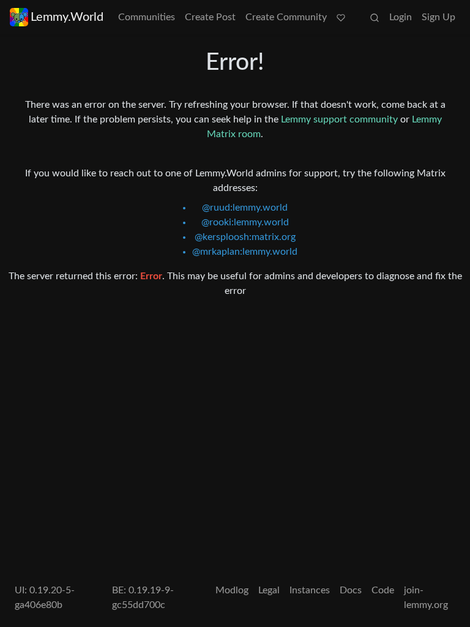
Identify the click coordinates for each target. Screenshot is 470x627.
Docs (351, 590)
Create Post (210, 17)
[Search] (374, 17)
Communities (146, 17)
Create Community (286, 17)
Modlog (231, 590)
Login (400, 17)
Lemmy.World (67, 17)
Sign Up (438, 17)
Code (382, 590)
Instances (309, 590)
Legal (269, 590)
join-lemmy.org (426, 597)
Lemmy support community (339, 119)
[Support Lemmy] (341, 17)
